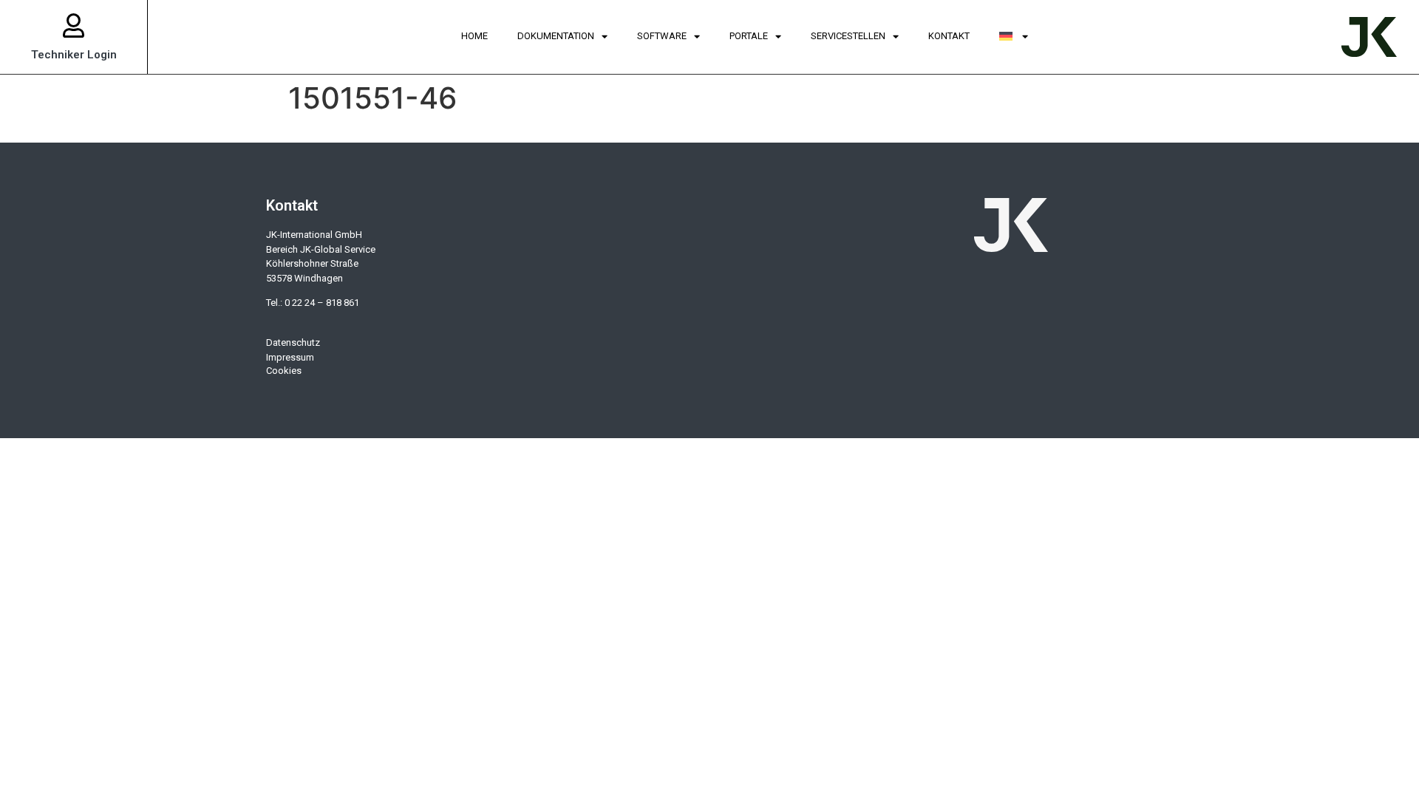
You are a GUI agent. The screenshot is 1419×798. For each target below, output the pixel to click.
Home (474, 35)
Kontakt (949, 35)
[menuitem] (1014, 37)
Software (662, 35)
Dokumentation (555, 35)
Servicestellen (848, 35)
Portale (748, 35)
